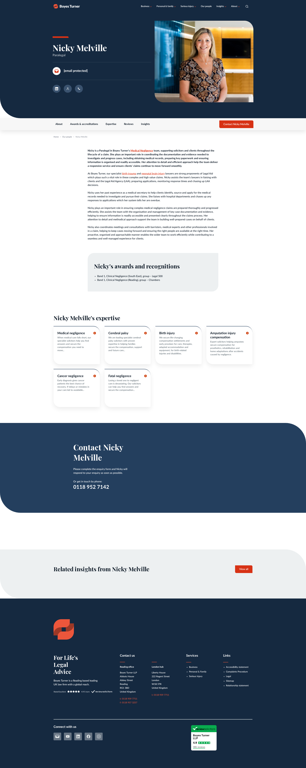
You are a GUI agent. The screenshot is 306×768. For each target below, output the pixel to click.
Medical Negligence (142, 150)
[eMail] (57, 736)
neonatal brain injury (153, 173)
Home (56, 137)
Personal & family (165, 6)
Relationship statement (237, 686)
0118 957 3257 (129, 703)
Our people (206, 6)
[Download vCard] (68, 90)
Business (145, 6)
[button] (247, 6)
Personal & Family (197, 672)
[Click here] (77, 345)
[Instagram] (99, 736)
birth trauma (129, 173)
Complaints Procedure (237, 672)
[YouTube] (68, 736)
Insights (220, 6)
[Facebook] (88, 736)
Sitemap (230, 681)
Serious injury (187, 6)
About (234, 6)
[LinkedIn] (78, 736)
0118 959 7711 (129, 699)
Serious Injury (195, 676)
